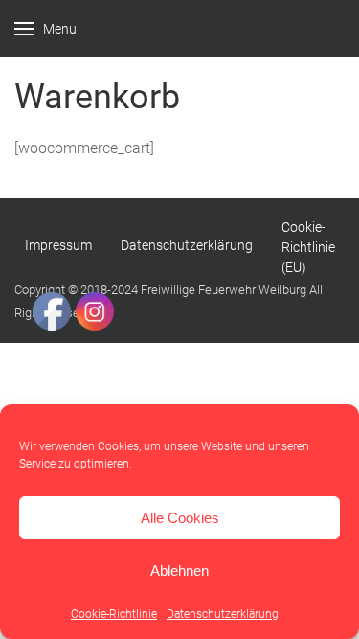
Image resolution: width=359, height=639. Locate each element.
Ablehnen (179, 570)
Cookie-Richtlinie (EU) (308, 247)
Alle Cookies (180, 518)
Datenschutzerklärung (223, 614)
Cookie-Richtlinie (114, 614)
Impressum (58, 245)
